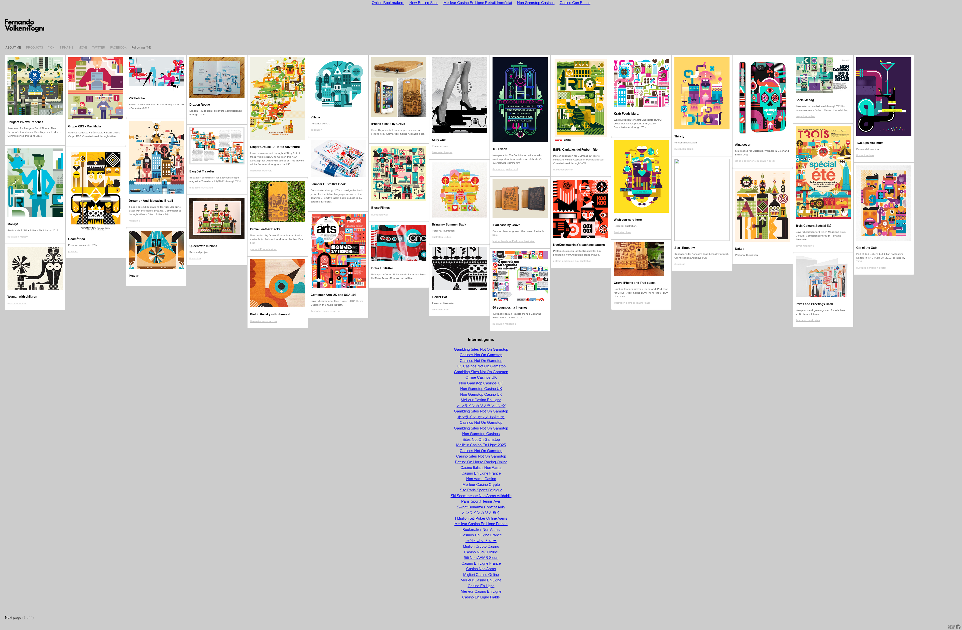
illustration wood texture (263, 321)
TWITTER (98, 47)
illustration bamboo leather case (632, 302)
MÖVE (82, 47)
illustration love (622, 232)
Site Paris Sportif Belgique (481, 490)
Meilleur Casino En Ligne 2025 (481, 445)
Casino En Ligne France (481, 473)
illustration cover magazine (326, 311)
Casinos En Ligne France (481, 535)
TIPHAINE (66, 47)
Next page (13, 617)
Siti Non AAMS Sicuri (481, 557)
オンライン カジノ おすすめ (481, 417)
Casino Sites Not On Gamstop (481, 456)
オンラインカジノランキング (481, 405)
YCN (51, 47)
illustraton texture (442, 237)
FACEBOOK (118, 47)
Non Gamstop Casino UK (481, 388)
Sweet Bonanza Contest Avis (481, 507)
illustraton (679, 264)
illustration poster (563, 169)
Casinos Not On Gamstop (481, 355)
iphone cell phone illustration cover (755, 160)
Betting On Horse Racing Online (481, 462)
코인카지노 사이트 (481, 541)
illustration (316, 129)
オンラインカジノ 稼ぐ (481, 512)
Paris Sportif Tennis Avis (481, 501)
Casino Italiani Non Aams (481, 467)
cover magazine (805, 245)
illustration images (442, 152)
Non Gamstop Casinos (481, 434)
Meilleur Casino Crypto (481, 484)
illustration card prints (808, 320)
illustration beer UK (261, 170)
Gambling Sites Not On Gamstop (481, 349)
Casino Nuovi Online (481, 552)
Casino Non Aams (481, 569)
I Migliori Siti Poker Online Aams (481, 518)
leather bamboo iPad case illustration (514, 241)
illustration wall (379, 214)
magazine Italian (805, 116)
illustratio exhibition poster (871, 267)
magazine (134, 220)
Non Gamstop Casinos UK (481, 383)
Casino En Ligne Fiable (481, 597)
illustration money (18, 236)
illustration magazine (504, 323)
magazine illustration (201, 187)
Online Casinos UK (481, 377)
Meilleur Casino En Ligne (481, 400)
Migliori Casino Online (481, 574)
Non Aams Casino (481, 479)
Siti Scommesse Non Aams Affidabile (481, 496)
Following (138, 47)
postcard (73, 251)
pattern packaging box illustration (572, 261)
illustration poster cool (505, 169)
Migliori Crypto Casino (481, 546)
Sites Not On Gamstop (481, 439)
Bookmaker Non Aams (481, 529)
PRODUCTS (34, 47)
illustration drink (865, 155)
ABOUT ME (13, 47)
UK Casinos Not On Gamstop (481, 366)
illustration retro (440, 309)
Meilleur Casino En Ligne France (481, 524)
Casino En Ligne (481, 586)
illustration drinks (683, 148)
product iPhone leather (263, 249)
